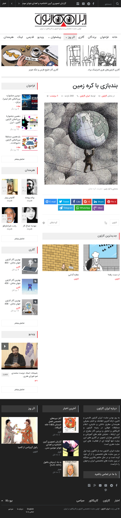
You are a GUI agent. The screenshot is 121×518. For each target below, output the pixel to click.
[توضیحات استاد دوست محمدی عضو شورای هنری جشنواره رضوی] (20, 356)
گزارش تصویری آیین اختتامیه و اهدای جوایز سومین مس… (52, 445)
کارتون (104, 96)
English (30, 509)
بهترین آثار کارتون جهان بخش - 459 (12, 281)
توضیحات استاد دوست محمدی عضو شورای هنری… (25, 375)
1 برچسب (54, 96)
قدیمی (30, 37)
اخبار (59, 432)
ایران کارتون (85, 96)
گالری (81, 37)
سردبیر (10, 509)
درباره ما (20, 509)
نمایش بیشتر (19, 159)
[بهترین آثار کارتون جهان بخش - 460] (30, 266)
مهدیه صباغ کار (29, 226)
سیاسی (80, 500)
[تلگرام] (89, 4)
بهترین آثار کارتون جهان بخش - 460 (12, 261)
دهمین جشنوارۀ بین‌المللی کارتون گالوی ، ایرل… (13, 119)
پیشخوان (56, 37)
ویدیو (40, 37)
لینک (20, 37)
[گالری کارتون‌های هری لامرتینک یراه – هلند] (91, 55)
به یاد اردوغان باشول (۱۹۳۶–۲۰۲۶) (52, 463)
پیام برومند (29, 198)
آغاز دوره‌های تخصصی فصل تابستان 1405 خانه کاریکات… (53, 423)
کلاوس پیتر (9, 198)
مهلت (18, 106)
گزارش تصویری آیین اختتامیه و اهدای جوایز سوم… (43, 3)
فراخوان (104, 37)
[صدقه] (19, 430)
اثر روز (71, 37)
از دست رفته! (114, 275)
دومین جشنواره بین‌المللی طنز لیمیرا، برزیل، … (11, 99)
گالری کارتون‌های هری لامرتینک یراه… (103, 70)
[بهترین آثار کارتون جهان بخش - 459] (30, 287)
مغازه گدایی (73, 275)
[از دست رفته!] (101, 257)
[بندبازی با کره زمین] (81, 143)
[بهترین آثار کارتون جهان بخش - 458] (30, 307)
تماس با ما (30, 511)
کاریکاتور (93, 500)
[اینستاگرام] (77, 3)
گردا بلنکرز (53, 222)
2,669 (5, 374)
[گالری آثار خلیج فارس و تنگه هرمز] (29, 55)
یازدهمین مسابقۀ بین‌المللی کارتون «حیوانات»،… (12, 140)
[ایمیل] (83, 3)
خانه (114, 37)
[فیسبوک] (93, 3)
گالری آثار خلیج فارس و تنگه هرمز (43, 70)
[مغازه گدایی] (60, 257)
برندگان (92, 37)
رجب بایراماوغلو (9, 226)
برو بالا (9, 501)
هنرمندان (9, 37)
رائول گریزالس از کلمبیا (28, 447)
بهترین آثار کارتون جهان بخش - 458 (12, 302)
